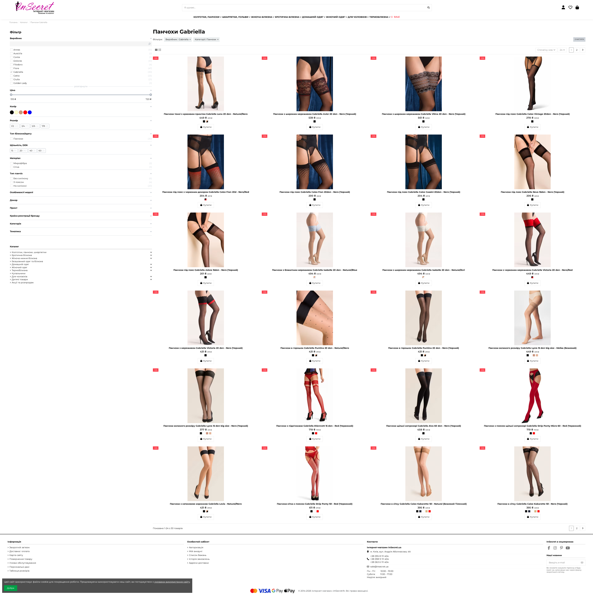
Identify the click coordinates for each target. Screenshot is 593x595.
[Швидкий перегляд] (256, 66)
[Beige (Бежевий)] (534, 355)
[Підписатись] (582, 563)
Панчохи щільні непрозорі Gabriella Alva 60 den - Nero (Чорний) (423, 425)
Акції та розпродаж (23, 282)
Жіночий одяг (19, 267)
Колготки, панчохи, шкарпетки (29, 252)
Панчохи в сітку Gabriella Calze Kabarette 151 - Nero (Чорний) (532, 503)
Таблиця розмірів (19, 570)
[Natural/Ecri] (423, 277)
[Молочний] (16, 112)
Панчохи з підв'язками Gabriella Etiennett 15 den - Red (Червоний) (314, 425)
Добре (10, 588)
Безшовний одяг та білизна (27, 261)
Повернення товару (20, 559)
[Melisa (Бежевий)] (537, 355)
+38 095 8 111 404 (379, 556)
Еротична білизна (22, 255)
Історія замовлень (199, 559)
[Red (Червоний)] (316, 433)
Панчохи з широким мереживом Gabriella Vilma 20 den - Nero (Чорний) (423, 114)
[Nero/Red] (205, 199)
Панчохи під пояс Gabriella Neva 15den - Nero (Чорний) (532, 192)
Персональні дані (19, 566)
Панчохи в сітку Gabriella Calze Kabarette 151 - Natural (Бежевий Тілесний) (424, 503)
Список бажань (197, 555)
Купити (207, 127)
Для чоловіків (19, 276)
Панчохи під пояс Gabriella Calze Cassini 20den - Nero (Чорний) (423, 192)
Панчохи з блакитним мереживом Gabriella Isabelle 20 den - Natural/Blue (314, 270)
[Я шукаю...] (428, 7)
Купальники (18, 273)
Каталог (14, 246)
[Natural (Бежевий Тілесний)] (426, 511)
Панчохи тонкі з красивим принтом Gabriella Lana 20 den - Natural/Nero (206, 114)
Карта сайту (16, 555)
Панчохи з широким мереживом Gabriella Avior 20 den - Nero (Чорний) (314, 114)
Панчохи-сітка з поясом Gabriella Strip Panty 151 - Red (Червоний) (314, 503)
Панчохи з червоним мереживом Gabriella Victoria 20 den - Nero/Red (532, 270)
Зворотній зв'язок (19, 547)
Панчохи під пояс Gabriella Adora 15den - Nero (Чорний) (205, 270)
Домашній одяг (20, 264)
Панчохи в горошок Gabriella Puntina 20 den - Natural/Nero (314, 348)
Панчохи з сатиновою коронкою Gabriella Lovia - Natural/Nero (206, 503)
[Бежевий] (21, 112)
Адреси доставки (199, 562)
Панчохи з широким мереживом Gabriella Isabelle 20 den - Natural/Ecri (423, 270)
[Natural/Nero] (207, 121)
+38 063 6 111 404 (379, 562)
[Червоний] (25, 112)
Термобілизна (19, 270)
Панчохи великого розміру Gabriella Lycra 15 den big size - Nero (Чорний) (205, 425)
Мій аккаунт (195, 551)
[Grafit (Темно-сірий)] (420, 511)
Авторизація (196, 547)
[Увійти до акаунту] (563, 8)
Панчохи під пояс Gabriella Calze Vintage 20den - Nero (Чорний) (532, 114)
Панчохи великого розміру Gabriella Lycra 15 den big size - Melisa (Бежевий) (532, 348)
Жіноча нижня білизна (24, 258)
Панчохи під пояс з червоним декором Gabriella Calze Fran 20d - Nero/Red (205, 192)
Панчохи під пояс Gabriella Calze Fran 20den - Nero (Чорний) (315, 192)
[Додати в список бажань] (256, 61)
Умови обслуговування (22, 562)
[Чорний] (12, 112)
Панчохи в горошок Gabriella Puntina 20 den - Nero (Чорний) (423, 348)
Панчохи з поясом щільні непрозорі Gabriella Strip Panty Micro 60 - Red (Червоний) (532, 425)
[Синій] (30, 112)
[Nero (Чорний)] (204, 121)
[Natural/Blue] (314, 277)
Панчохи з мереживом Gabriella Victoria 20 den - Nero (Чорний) (206, 348)
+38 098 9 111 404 (379, 559)
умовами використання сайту (172, 581)
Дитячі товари (20, 279)
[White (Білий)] (531, 355)
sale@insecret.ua (379, 566)
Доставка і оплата (19, 551)
